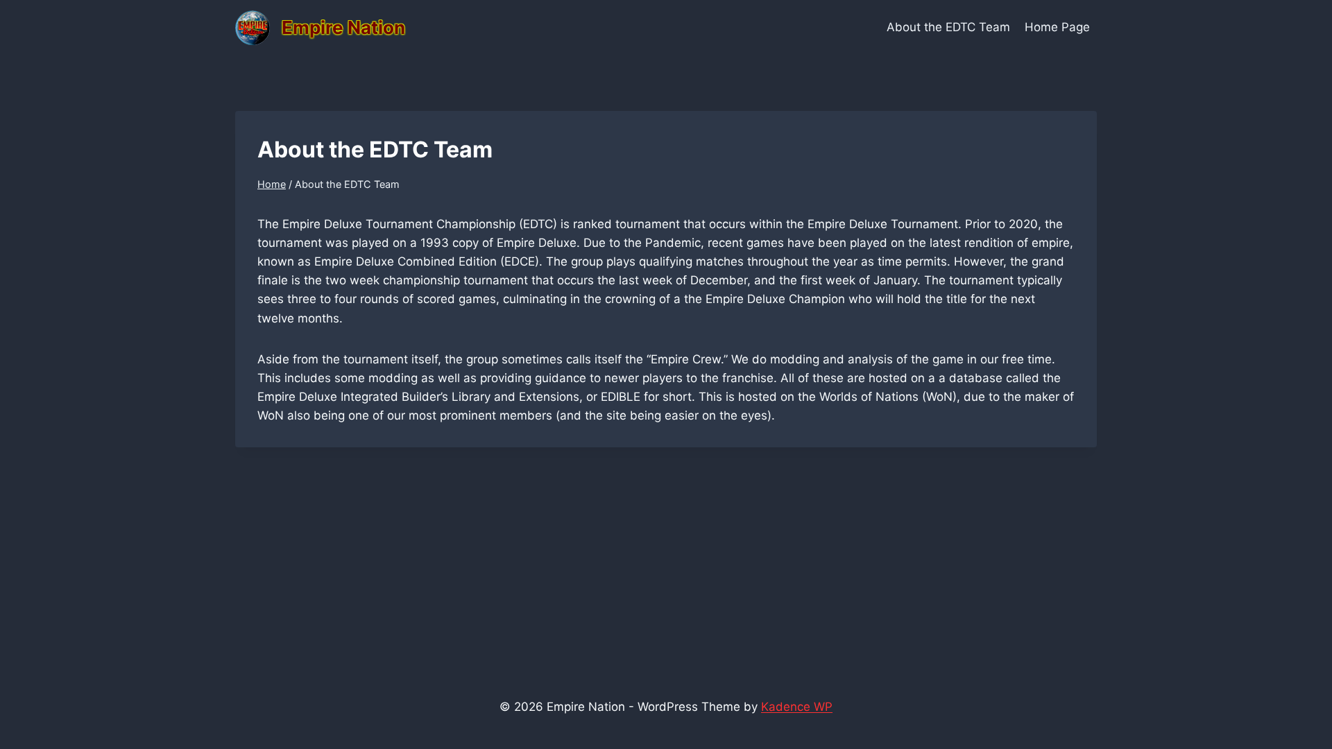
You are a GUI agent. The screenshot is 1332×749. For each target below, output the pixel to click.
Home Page (1057, 27)
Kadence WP (796, 707)
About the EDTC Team (948, 27)
